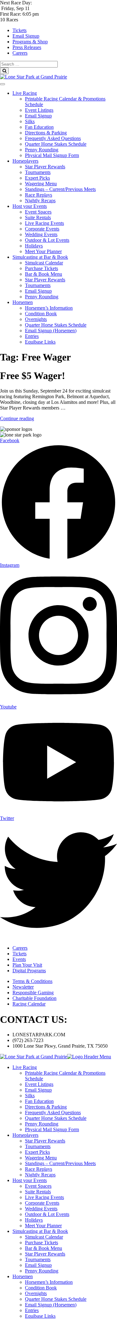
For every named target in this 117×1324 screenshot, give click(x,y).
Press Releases (26, 47)
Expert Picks (37, 178)
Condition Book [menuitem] (41, 1287)
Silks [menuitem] (30, 1095)
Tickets (19, 30)
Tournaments (38, 172)
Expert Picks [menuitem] (37, 1152)
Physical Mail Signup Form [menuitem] (52, 1129)
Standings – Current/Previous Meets (60, 189)
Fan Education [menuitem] (39, 1101)
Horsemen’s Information (49, 308)
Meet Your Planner (43, 251)
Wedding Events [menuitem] (41, 1208)
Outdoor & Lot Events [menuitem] (47, 1214)
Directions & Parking (46, 132)
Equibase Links (40, 342)
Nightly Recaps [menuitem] (40, 1174)
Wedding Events (41, 234)
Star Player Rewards (45, 166)
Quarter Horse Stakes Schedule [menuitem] (55, 1118)
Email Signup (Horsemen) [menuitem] (50, 1304)
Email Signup (25, 36)
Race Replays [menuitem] (38, 1169)
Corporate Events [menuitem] (42, 1203)
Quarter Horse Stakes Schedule (55, 144)
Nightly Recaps (40, 200)
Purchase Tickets (41, 268)
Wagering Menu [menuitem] (41, 1157)
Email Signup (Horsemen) (50, 330)
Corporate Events (42, 228)
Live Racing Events (44, 223)
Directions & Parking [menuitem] (46, 1107)
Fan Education (39, 127)
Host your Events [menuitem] (29, 1180)
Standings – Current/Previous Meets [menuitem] (60, 1163)
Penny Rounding (41, 149)
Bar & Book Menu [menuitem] (43, 1248)
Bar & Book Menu (43, 274)
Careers (19, 53)
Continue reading (17, 418)
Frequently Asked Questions (53, 138)
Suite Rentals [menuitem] (38, 1191)
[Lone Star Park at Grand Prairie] (33, 76)
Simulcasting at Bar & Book (40, 257)
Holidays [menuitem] (34, 1220)
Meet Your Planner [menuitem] (43, 1225)
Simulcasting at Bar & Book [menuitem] (40, 1231)
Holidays (34, 245)
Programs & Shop (30, 41)
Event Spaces (38, 211)
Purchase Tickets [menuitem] (41, 1242)
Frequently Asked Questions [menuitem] (53, 1112)
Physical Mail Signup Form (52, 155)
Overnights (36, 319)
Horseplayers (25, 161)
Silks (30, 121)
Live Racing (24, 93)
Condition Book (41, 313)
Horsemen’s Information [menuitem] (49, 1282)
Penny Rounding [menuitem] (41, 1123)
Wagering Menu (41, 183)
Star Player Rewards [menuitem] (45, 1140)
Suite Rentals (38, 217)
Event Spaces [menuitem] (38, 1186)
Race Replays (38, 195)
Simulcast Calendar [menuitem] (44, 1237)
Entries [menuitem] (32, 1310)
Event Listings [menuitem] (39, 1084)
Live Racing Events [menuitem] (44, 1197)
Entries (32, 336)
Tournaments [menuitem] (38, 1146)
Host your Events (29, 206)
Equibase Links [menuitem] (40, 1316)
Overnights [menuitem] (36, 1293)
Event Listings (39, 110)
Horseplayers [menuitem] (25, 1135)
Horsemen (22, 302)
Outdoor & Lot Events (47, 240)
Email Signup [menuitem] (38, 1090)
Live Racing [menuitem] (24, 1067)
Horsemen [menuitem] (22, 1276)
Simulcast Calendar (44, 262)
